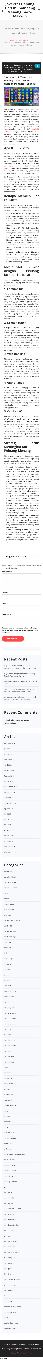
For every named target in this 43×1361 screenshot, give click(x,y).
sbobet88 (8, 1121)
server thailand (10, 1138)
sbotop (7, 1127)
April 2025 (8, 830)
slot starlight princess (18, 69)
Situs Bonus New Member (14, 1154)
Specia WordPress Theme (21, 1353)
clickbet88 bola (10, 931)
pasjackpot (8, 1083)
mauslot (7, 1035)
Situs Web (6, 614)
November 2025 (11, 792)
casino (6, 899)
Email (5, 603)
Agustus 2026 (9, 743)
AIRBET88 (8, 871)
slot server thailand (12, 1279)
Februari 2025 (10, 841)
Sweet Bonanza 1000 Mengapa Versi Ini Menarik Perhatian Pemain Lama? (20, 690)
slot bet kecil (9, 1203)
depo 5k (7, 947)
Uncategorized (24, 40)
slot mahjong (9, 1258)
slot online (8, 1263)
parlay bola (8, 1078)
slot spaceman (10, 1285)
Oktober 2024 (10, 852)
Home (12, 40)
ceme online (9, 909)
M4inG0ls (8, 65)
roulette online (10, 1105)
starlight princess (11, 1323)
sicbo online (9, 1149)
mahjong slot (9, 1007)
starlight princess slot (18, 71)
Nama (5, 593)
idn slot (7, 969)
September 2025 (11, 803)
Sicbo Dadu (8, 1143)
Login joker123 (10, 996)
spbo (6, 1317)
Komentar (7, 572)
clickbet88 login (10, 937)
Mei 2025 (8, 825)
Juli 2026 (7, 749)
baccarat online (10, 882)
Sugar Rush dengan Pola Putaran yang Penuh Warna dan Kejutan (19, 674)
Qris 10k (7, 1089)
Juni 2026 (8, 754)
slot (5, 1187)
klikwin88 (7, 986)
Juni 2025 (8, 819)
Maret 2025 (9, 836)
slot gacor (8, 1236)
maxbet (7, 1051)
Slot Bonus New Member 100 (16, 1209)
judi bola (7, 980)
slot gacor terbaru (11, 1252)
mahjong (7, 1002)
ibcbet (6, 953)
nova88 (7, 1073)
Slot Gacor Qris (10, 1247)
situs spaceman (10, 1181)
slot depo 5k (9, 1214)
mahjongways (9, 1024)
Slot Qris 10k (9, 1274)
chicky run (8, 915)
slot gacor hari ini (11, 1241)
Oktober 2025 (10, 797)
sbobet (7, 1116)
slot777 (7, 1296)
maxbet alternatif (11, 1056)
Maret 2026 (9, 770)
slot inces (20, 67)
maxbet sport (9, 1062)
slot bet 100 (9, 1192)
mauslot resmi (10, 1045)
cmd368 (7, 942)
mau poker (8, 1029)
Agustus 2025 (9, 808)
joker (6, 975)
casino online (9, 904)
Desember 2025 (11, 787)
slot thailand (9, 1290)
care (6, 893)
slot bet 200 (9, 1198)
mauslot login (9, 1040)
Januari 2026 (9, 781)
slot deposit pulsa (11, 1225)
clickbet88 (8, 926)
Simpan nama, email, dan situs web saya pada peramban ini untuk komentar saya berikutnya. (20, 630)
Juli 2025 (7, 814)
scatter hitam (9, 1132)
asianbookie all (10, 877)
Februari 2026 (10, 776)
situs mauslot (9, 1165)
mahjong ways (10, 1013)
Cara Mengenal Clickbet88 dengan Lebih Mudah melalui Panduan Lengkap (20, 698)
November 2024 (11, 846)
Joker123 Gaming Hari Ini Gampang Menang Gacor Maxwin (20, 10)
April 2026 (8, 765)
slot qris (7, 1268)
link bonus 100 (10, 991)
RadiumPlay (9, 1094)
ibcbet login (8, 958)
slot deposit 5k (10, 1219)
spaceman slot (10, 1312)
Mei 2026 (8, 759)
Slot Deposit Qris (11, 1230)
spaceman (8, 1301)
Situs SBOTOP (10, 1170)
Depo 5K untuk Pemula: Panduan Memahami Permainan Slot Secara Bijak (20, 667)
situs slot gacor (10, 1176)
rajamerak (8, 1100)
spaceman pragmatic (12, 1307)
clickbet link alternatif (12, 920)
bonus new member (12, 888)
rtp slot (7, 1111)
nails (6, 1067)
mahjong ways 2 (10, 1018)
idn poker (8, 964)
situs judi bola (9, 1160)
